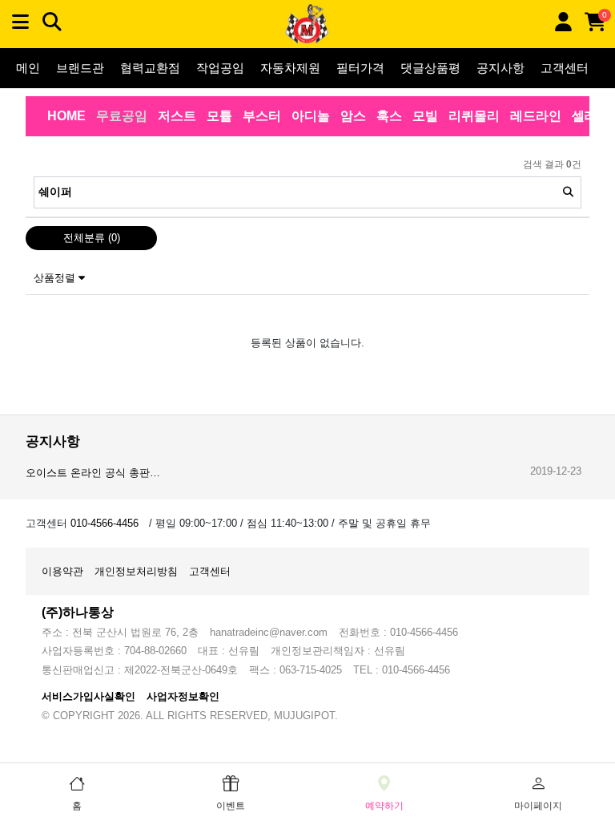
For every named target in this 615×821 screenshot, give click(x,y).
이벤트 (230, 805)
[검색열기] (52, 22)
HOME (66, 116)
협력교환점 (150, 68)
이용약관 (62, 571)
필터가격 (360, 68)
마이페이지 (538, 805)
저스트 (177, 116)
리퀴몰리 (474, 116)
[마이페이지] (563, 22)
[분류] (20, 22)
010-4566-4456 (104, 523)
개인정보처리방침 (136, 571)
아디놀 (310, 116)
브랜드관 (80, 68)
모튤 (219, 116)
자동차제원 (290, 68)
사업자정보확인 (183, 696)
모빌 (425, 116)
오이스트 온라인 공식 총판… (93, 473)
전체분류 (91, 238)
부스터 (262, 116)
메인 (28, 68)
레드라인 (535, 116)
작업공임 (220, 68)
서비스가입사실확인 (88, 696)
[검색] (568, 192)
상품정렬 (56, 278)
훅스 (389, 116)
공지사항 (500, 68)
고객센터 (565, 68)
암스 (353, 116)
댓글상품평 (430, 68)
